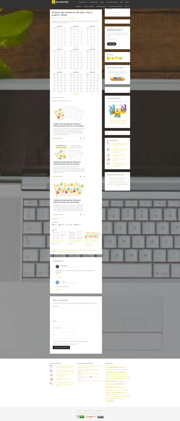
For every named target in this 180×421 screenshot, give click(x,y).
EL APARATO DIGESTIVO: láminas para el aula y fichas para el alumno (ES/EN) (120, 150)
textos (120, 398)
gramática (128, 376)
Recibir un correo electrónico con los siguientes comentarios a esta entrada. (71, 341)
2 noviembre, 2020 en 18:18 (68, 282)
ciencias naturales (110, 369)
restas (116, 396)
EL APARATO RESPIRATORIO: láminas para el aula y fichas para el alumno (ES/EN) (119, 165)
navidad (124, 387)
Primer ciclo (85, 250)
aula (65, 251)
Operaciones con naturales (77, 250)
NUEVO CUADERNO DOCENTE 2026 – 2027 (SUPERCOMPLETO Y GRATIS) (120, 145)
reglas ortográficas (125, 394)
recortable (120, 394)
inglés (107, 378)
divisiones (117, 376)
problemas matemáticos (111, 394)
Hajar (61, 281)
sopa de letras (121, 396)
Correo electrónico (57, 327)
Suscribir (111, 44)
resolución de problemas (109, 396)
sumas (74, 251)
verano (123, 398)
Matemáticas (61, 250)
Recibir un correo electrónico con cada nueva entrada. (66, 344)
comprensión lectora (111, 374)
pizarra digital (117, 392)
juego (110, 378)
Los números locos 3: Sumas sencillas (117, 123)
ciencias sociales (119, 369)
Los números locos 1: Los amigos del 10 (117, 120)
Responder (59, 277)
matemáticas (109, 384)
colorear (126, 369)
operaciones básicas (118, 389)
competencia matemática (115, 372)
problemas (124, 392)
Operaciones (67, 250)
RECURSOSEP (60, 2)
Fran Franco (80, 366)
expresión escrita (123, 376)
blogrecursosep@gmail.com (116, 181)
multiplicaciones (117, 387)
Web (54, 334)
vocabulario (109, 401)
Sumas (97, 250)
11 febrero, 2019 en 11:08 (67, 267)
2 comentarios (71, 18)
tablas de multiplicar (109, 398)
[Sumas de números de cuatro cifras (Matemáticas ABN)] (75, 235)
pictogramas (108, 392)
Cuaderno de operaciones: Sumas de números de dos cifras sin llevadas (92, 242)
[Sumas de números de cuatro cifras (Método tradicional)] (59, 235)
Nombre (55, 321)
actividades (61, 251)
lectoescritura (115, 378)
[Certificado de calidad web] (80, 417)
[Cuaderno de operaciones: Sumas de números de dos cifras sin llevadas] (92, 235)
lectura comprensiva (125, 378)
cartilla (124, 367)
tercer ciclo (116, 398)
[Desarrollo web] (91, 417)
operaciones (69, 251)
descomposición (111, 376)
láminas (122, 381)
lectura (120, 378)
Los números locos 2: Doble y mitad (117, 121)
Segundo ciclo (92, 250)
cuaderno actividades (121, 374)
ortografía (126, 390)
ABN (106, 367)
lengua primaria (111, 381)
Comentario (56, 306)
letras (118, 381)
